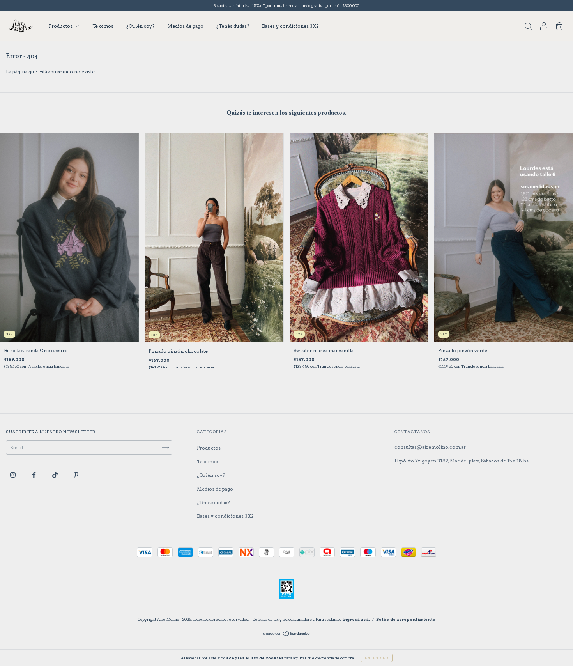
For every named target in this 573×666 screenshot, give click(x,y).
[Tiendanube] (286, 635)
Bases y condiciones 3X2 (290, 26)
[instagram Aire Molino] (13, 475)
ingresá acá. (356, 619)
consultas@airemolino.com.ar (430, 447)
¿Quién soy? (140, 26)
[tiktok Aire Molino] (55, 475)
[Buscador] (528, 27)
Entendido (376, 658)
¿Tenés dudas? (232, 26)
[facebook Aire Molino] (34, 475)
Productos (61, 26)
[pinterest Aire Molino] (76, 475)
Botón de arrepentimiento (405, 619)
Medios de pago (185, 26)
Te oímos (102, 26)
